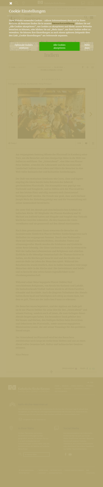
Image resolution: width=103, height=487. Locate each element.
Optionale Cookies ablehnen (24, 46)
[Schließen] (51, 3)
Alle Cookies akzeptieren (59, 46)
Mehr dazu (87, 46)
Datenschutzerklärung (63, 23)
